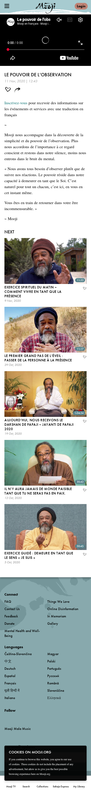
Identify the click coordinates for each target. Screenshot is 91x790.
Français (10, 683)
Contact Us (12, 609)
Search (26, 786)
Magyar (53, 654)
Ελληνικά (54, 697)
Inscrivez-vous (15, 102)
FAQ (7, 601)
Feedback (11, 616)
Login (81, 6)
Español (9, 676)
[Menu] (6, 6)
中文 (7, 661)
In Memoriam (56, 616)
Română (53, 683)
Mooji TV (11, 786)
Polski (51, 661)
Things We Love (58, 601)
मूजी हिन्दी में (11, 690)
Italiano (9, 697)
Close (80, 752)
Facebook (5, 717)
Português (54, 668)
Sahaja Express (61, 786)
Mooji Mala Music (17, 729)
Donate (9, 623)
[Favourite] (84, 289)
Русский (53, 676)
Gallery (52, 623)
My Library (79, 786)
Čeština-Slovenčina (18, 654)
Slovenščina (55, 690)
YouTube (13, 717)
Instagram (23, 717)
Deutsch (10, 668)
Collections (42, 786)
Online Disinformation (62, 609)
